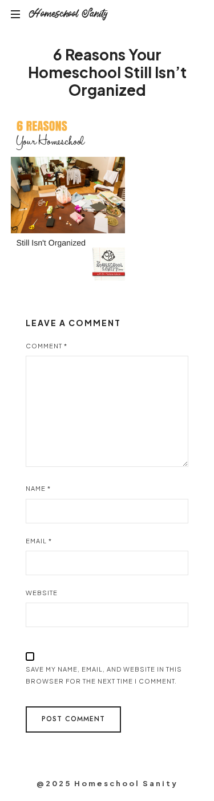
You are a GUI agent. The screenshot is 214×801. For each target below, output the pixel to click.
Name (38, 488)
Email (39, 540)
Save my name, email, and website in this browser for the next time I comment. (104, 675)
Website (42, 592)
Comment (46, 345)
